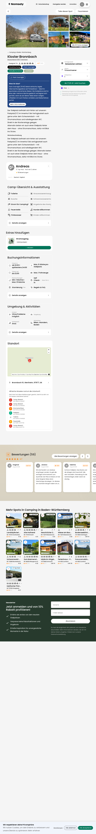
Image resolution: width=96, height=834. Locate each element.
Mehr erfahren (34, 830)
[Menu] (84, 4)
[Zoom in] (48, 349)
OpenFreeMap (21, 374)
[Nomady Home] (16, 4)
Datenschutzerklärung (58, 634)
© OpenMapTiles (29, 374)
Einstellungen (58, 828)
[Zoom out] (48, 352)
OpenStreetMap (43, 374)
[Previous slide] (82, 456)
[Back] (8, 11)
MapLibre (14, 374)
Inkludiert (30, 248)
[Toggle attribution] (49, 374)
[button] (29, 360)
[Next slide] (88, 456)
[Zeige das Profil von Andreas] (48, 166)
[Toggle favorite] (8, 515)
